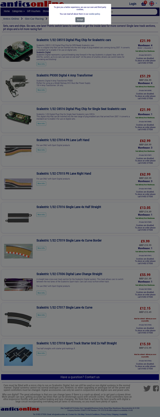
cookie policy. (94, 14)
